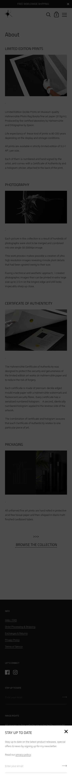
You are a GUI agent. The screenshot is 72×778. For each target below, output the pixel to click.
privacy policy (23, 754)
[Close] (66, 731)
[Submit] (64, 767)
